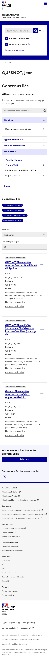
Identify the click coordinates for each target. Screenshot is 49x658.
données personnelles (10, 639)
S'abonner (24, 459)
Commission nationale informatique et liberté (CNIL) (21, 518)
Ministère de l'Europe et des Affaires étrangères (19, 500)
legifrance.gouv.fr (10, 622)
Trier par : (6, 229)
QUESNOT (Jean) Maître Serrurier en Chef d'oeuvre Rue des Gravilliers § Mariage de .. (20, 329)
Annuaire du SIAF (8, 595)
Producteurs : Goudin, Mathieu (14, 215)
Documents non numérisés (18, 128)
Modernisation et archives (11, 551)
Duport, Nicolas (12, 175)
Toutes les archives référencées (13, 577)
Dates (7, 186)
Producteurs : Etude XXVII (12, 210)
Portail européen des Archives (13, 528)
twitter (4, 476)
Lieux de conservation (14, 145)
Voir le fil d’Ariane (8, 63)
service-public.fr (9, 628)
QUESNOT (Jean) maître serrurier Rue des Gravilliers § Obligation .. (21, 265)
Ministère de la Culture (10, 492)
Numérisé (8, 120)
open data (13, 635)
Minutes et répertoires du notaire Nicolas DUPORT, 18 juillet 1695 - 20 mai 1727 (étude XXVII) (24, 295)
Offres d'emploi (7, 569)
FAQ (41, 30)
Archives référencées (19, 38)
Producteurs (10, 151)
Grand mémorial (8, 532)
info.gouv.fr (28, 622)
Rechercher (35, 30)
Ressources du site (18, 44)
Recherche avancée (14, 49)
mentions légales (36, 635)
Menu (45, 3)
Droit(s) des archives (9, 546)
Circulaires (6, 561)
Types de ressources (13, 139)
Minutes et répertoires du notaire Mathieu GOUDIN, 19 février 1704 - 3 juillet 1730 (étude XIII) (22, 361)
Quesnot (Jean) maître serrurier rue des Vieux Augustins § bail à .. (17, 394)
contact (5, 635)
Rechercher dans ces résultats (44, 110)
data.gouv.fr (26, 628)
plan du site (24, 635)
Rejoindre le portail (9, 573)
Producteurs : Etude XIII (11, 205)
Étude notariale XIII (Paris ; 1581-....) (21, 170)
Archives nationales (14, 306)
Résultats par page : (10, 241)
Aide (3, 565)
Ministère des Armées (9, 496)
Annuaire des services (9, 591)
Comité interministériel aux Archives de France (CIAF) (21, 510)
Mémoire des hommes (10, 536)
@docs (4, 581)
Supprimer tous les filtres (12, 221)
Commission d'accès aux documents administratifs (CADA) (23, 514)
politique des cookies (19, 644)
